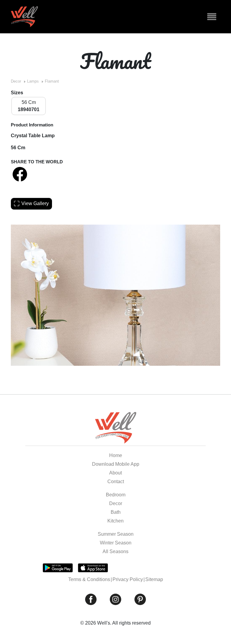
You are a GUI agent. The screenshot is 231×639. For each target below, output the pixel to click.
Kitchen (115, 520)
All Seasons (115, 551)
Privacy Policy (127, 579)
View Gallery (35, 203)
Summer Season (116, 534)
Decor (16, 81)
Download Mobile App (115, 464)
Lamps (33, 81)
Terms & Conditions (89, 579)
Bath (116, 512)
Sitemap (154, 579)
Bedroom (115, 494)
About (115, 472)
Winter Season (115, 542)
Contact (115, 481)
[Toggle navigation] (211, 17)
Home (115, 455)
